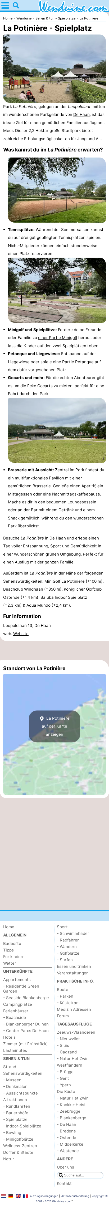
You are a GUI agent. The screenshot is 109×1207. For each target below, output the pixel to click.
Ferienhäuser (15, 1010)
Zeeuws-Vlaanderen (76, 1032)
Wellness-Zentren (20, 1145)
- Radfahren (68, 940)
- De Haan (66, 1124)
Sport (62, 926)
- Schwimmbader (73, 933)
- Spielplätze (15, 1119)
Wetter (9, 963)
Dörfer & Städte (18, 1152)
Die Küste (66, 1091)
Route (62, 989)
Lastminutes (15, 1050)
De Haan (81, 114)
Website (21, 633)
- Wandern (67, 946)
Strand (9, 1066)
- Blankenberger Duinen (26, 1024)
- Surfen (65, 959)
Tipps (8, 950)
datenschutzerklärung (75, 1196)
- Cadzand (67, 1051)
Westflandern (69, 1065)
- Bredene (66, 1131)
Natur (8, 1158)
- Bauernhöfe (15, 1112)
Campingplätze (17, 1004)
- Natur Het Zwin (73, 1058)
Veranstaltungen (73, 972)
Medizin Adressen (74, 1009)
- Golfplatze (68, 953)
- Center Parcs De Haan (26, 1030)
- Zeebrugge (68, 1111)
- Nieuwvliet (68, 1038)
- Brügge (65, 1071)
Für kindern (14, 956)
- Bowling (12, 1132)
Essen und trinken (74, 966)
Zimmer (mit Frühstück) (25, 1043)
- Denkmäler (15, 1086)
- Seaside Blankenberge (26, 997)
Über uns (65, 1167)
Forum (63, 1015)
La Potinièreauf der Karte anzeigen (56, 726)
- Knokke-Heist (71, 1104)
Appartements (17, 979)
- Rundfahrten (16, 1106)
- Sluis (63, 1045)
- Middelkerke (70, 1144)
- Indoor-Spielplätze (22, 1126)
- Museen (12, 1079)
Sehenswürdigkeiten (22, 1073)
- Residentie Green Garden (21, 989)
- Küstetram (68, 1002)
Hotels (9, 1037)
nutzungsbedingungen (44, 1196)
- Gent (63, 1078)
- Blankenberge (71, 1117)
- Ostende (66, 1137)
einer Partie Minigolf (57, 337)
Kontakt (64, 1183)
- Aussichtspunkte (20, 1093)
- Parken (65, 996)
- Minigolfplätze (18, 1139)
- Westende (68, 1150)
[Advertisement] (54, 650)
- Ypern (64, 1084)
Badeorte (12, 943)
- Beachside (14, 1017)
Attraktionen (15, 1099)
